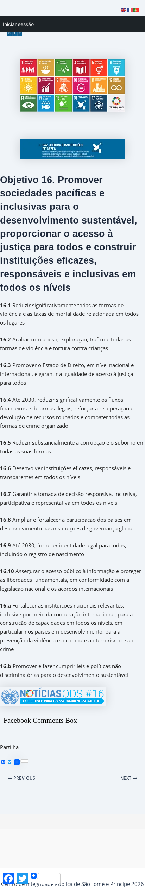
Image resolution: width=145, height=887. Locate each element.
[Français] (130, 9)
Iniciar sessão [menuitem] (18, 24)
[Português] (136, 9)
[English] (124, 9)
